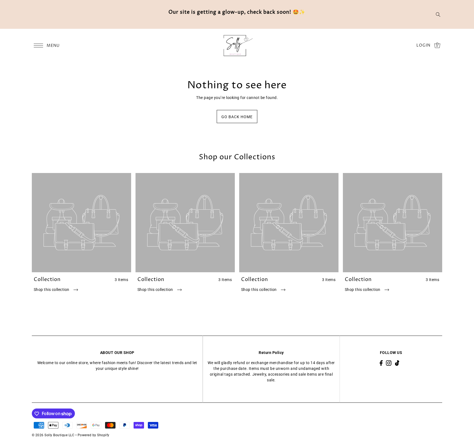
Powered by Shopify (93, 435)
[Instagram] (388, 363)
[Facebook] (381, 363)
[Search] (438, 14)
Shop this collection (52, 289)
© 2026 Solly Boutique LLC (53, 435)
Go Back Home (237, 117)
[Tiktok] (397, 363)
